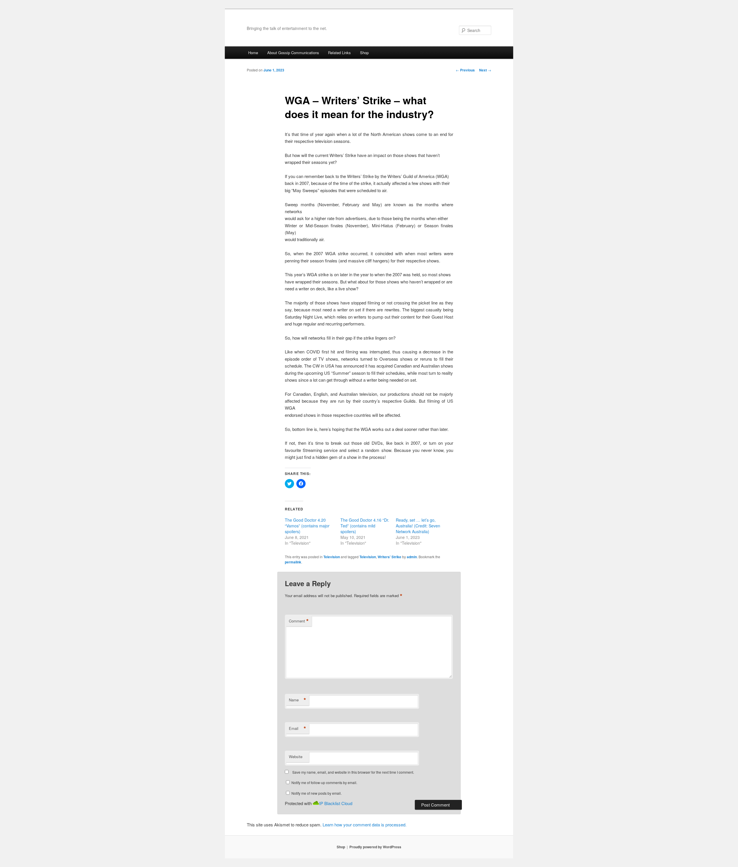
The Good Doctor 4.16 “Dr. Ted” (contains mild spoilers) (364, 525)
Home (253, 52)
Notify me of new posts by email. (316, 793)
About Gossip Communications (293, 52)
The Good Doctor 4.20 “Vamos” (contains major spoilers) (307, 525)
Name (297, 700)
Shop (364, 52)
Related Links (339, 52)
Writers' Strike (389, 556)
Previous (465, 70)
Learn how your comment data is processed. (364, 824)
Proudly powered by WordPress (375, 846)
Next (485, 70)
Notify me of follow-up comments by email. (324, 782)
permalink (293, 562)
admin (412, 556)
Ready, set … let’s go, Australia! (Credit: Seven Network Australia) (418, 525)
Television (331, 556)
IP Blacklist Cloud (335, 803)
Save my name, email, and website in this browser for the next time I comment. (353, 772)
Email (297, 728)
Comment (299, 621)
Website (295, 756)
